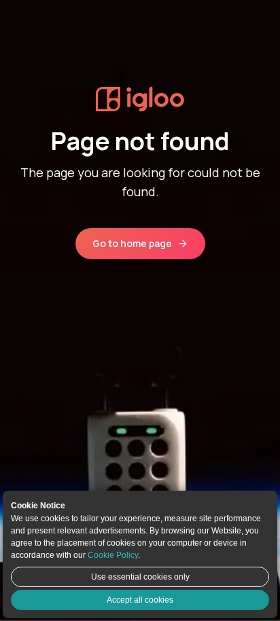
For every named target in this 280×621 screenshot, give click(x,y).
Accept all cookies (140, 600)
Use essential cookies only (140, 577)
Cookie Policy (113, 555)
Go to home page (132, 243)
